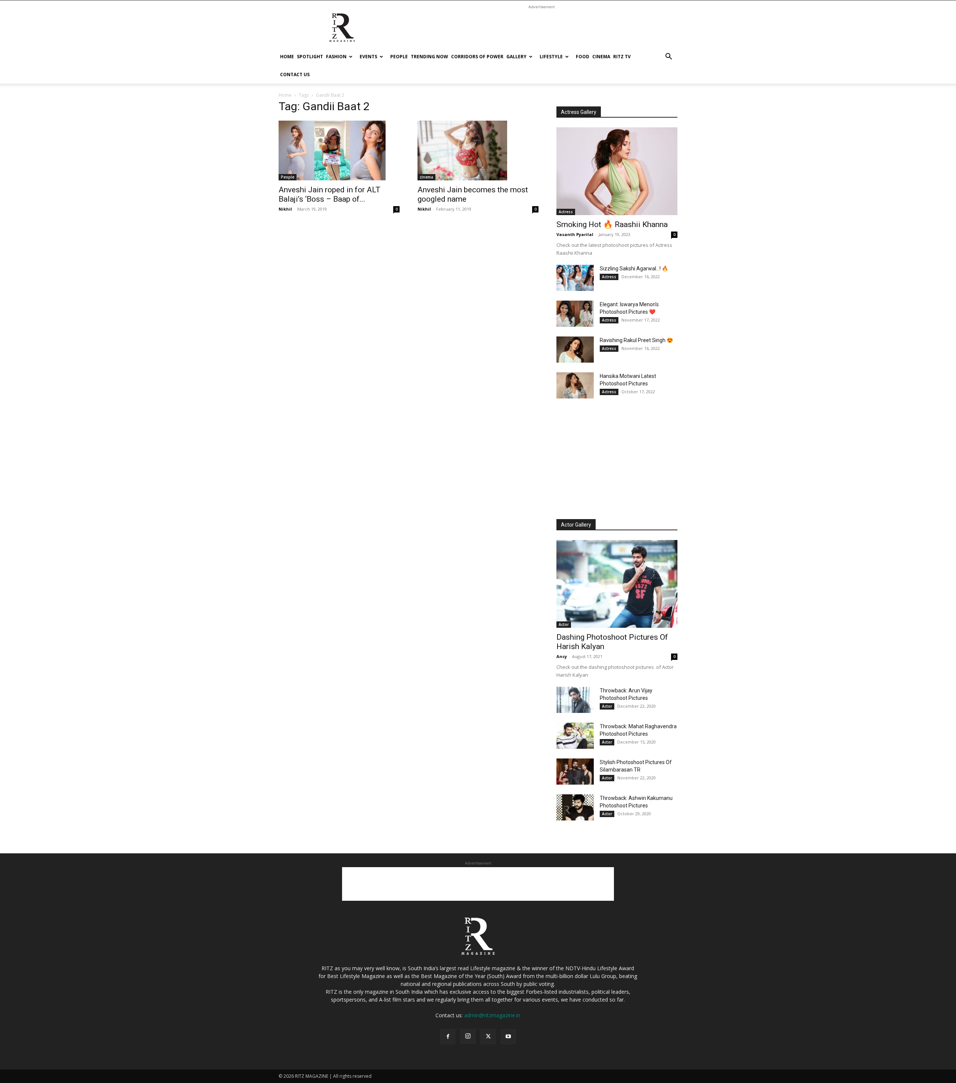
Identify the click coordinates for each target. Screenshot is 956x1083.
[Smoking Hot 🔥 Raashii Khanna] (616, 171)
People (399, 56)
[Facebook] (447, 1036)
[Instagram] (467, 1036)
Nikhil (285, 209)
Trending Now (429, 56)
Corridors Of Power (477, 56)
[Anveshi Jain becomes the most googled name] (478, 150)
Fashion (336, 56)
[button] (668, 57)
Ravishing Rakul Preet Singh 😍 (636, 340)
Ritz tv (622, 56)
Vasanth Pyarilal (574, 234)
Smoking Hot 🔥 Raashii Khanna (612, 224)
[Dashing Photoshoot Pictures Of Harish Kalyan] (616, 584)
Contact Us (295, 74)
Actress (566, 211)
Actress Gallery (578, 112)
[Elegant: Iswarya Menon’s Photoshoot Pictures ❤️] (575, 314)
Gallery (516, 56)
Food (582, 56)
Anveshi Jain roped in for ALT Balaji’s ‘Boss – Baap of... (330, 194)
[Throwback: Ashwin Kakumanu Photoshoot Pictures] (575, 807)
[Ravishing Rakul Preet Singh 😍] (575, 349)
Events (368, 56)
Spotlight (310, 56)
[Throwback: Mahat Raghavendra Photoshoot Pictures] (575, 736)
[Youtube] (508, 1036)
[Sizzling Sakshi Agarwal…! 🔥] (575, 278)
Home (287, 56)
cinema (601, 56)
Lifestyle (551, 56)
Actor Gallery (576, 525)
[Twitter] (488, 1036)
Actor (564, 624)
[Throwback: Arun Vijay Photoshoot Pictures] (575, 700)
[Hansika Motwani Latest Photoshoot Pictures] (575, 385)
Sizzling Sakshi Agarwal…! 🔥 (634, 268)
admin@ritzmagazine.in (492, 1015)
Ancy (561, 656)
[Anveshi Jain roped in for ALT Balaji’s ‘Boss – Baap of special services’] (339, 150)
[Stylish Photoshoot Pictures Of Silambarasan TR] (575, 771)
